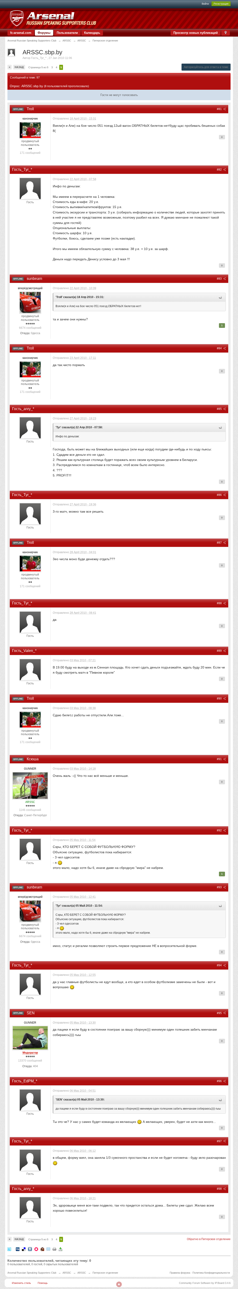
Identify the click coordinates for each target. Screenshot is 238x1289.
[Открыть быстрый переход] (225, 33)
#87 (219, 542)
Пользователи (67, 32)
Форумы (44, 32)
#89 (219, 650)
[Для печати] (54, 1249)
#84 (219, 348)
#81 (219, 109)
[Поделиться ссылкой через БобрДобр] (42, 1249)
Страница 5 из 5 (38, 67)
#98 (219, 1188)
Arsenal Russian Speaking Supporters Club (31, 1272)
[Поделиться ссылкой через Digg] (18, 1249)
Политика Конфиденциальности (211, 1272)
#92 (219, 830)
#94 (219, 965)
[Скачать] (60, 1249)
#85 (219, 409)
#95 (219, 1013)
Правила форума (180, 1272)
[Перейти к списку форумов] (52, 18)
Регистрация (221, 3)
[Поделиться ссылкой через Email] (48, 1249)
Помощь (43, 1283)
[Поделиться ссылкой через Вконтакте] (30, 1249)
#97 (219, 1141)
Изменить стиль (21, 1283)
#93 (219, 887)
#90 (219, 698)
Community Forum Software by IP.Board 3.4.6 (205, 1283)
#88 (219, 603)
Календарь (92, 32)
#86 (219, 495)
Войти (205, 3)
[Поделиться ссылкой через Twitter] (9, 1249)
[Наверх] (119, 1284)
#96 (219, 1081)
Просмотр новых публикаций (195, 32)
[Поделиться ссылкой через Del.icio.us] (24, 1249)
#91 (219, 759)
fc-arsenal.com (20, 32)
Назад (19, 67)
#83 (219, 278)
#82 (219, 169)
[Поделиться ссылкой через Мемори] (36, 1249)
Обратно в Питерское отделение (209, 1239)
